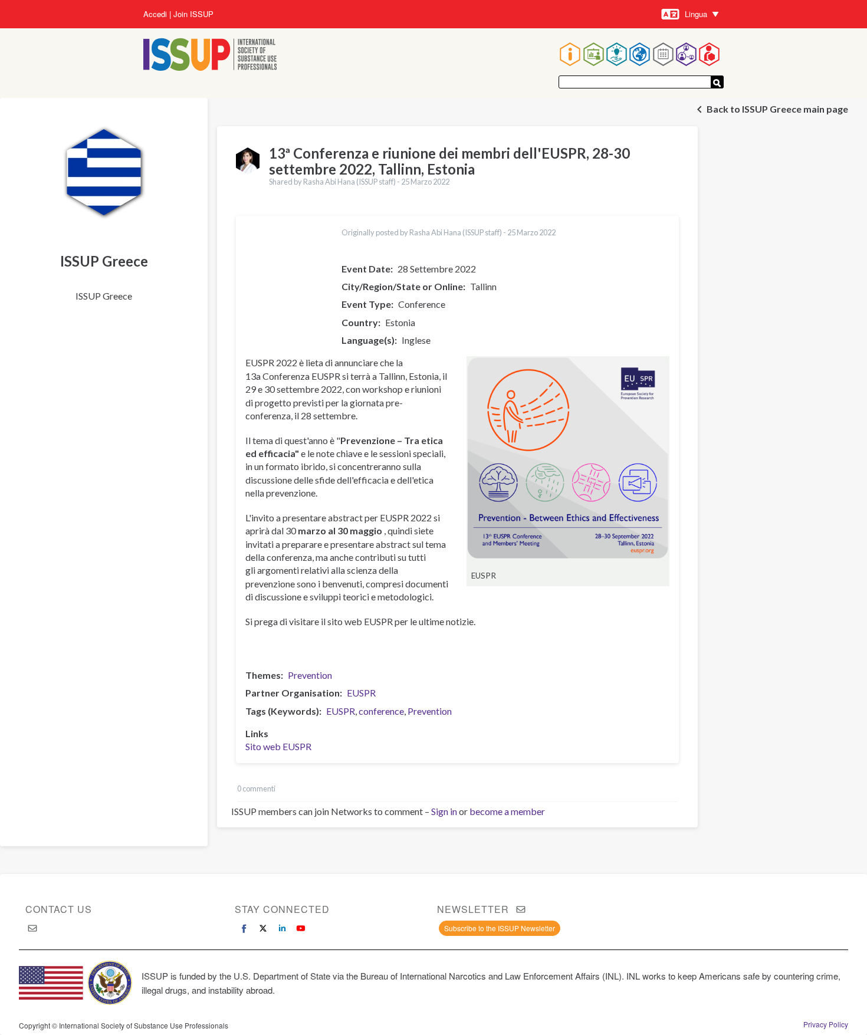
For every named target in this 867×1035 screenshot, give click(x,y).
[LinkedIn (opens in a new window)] (282, 928)
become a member (507, 811)
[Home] (210, 56)
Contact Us (58, 909)
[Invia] (717, 81)
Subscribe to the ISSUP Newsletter (499, 928)
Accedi (155, 14)
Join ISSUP (193, 14)
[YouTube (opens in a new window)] (301, 928)
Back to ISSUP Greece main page (777, 108)
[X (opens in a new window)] (263, 928)
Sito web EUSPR (278, 746)
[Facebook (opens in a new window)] (244, 928)
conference (381, 711)
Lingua (696, 13)
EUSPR (361, 692)
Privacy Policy (825, 1024)
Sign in (444, 811)
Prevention (310, 675)
